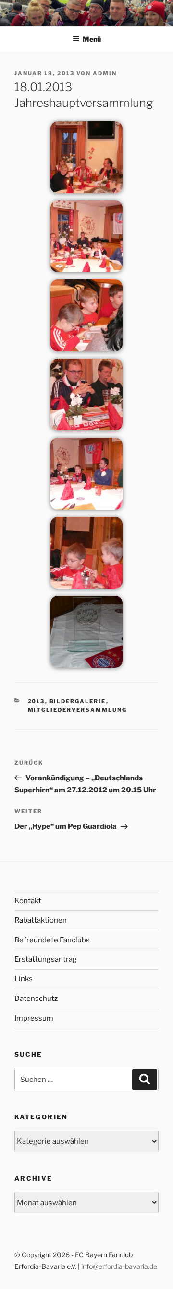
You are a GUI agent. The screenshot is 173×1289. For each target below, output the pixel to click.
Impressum (33, 1018)
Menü (92, 39)
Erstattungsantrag (45, 959)
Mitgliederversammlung (77, 710)
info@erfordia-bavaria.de (119, 1266)
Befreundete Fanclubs (52, 940)
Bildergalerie (77, 701)
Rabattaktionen (40, 920)
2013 (36, 701)
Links (23, 979)
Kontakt (27, 900)
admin (105, 73)
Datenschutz (36, 998)
